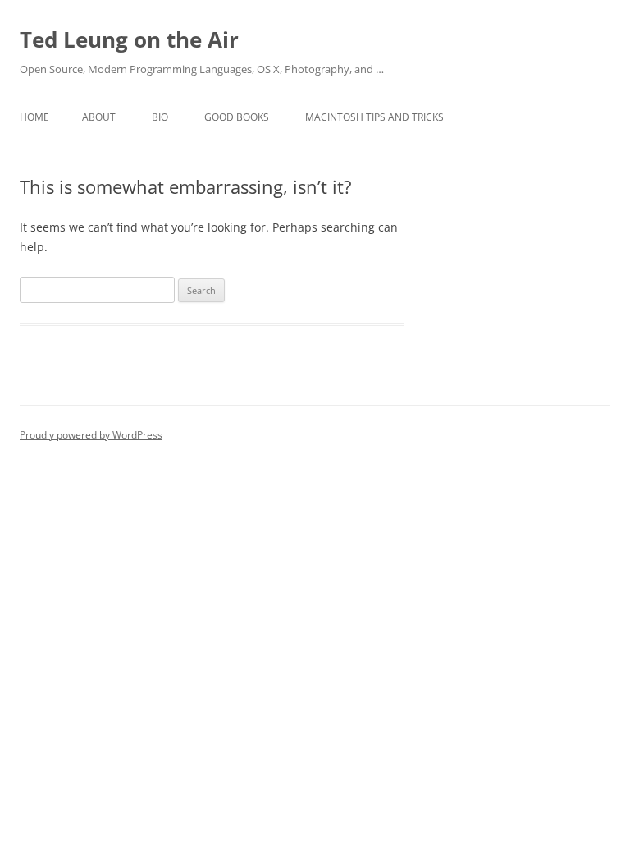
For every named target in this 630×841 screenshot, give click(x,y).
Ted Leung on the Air (129, 39)
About (99, 117)
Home (34, 117)
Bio (160, 117)
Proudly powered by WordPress (91, 435)
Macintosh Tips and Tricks (374, 117)
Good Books (236, 117)
